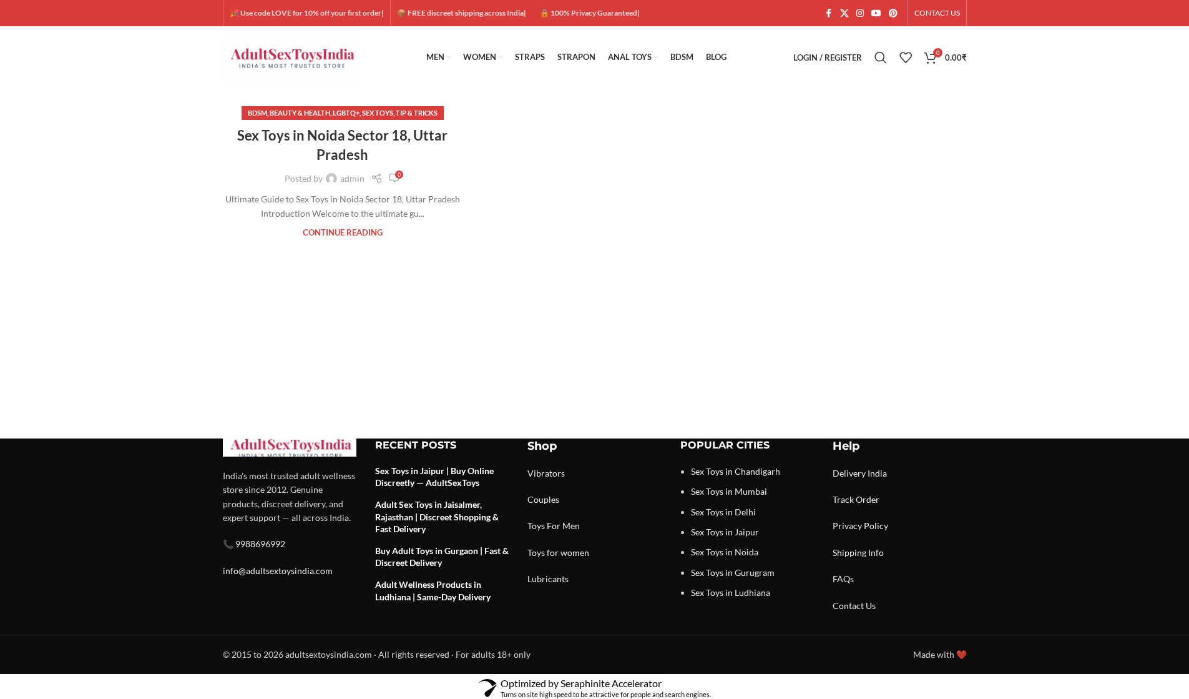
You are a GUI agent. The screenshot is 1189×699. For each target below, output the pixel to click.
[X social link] (844, 13)
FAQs (843, 578)
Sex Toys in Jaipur (725, 532)
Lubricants (548, 578)
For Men (563, 525)
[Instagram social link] (860, 13)
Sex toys (377, 113)
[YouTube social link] (876, 13)
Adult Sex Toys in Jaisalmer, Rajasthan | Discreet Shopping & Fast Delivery (437, 516)
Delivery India (860, 473)
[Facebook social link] (828, 13)
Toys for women (558, 552)
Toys (536, 525)
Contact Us (854, 605)
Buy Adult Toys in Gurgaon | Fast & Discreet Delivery (442, 556)
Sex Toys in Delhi (723, 512)
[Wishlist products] (905, 57)
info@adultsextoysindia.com (278, 570)
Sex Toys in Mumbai (729, 491)
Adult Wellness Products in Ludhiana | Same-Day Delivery (433, 590)
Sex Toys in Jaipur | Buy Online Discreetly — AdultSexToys (434, 476)
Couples (543, 499)
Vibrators (546, 473)
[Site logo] (291, 56)
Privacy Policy (860, 525)
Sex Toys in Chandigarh (735, 471)
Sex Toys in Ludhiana (730, 592)
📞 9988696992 (254, 543)
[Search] (880, 57)
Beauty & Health (300, 113)
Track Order (856, 499)
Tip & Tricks (417, 113)
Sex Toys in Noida (724, 552)
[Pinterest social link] (893, 13)
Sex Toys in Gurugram (733, 572)
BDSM (257, 113)
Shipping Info (858, 552)
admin (352, 178)
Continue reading (343, 232)
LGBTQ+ (346, 113)
